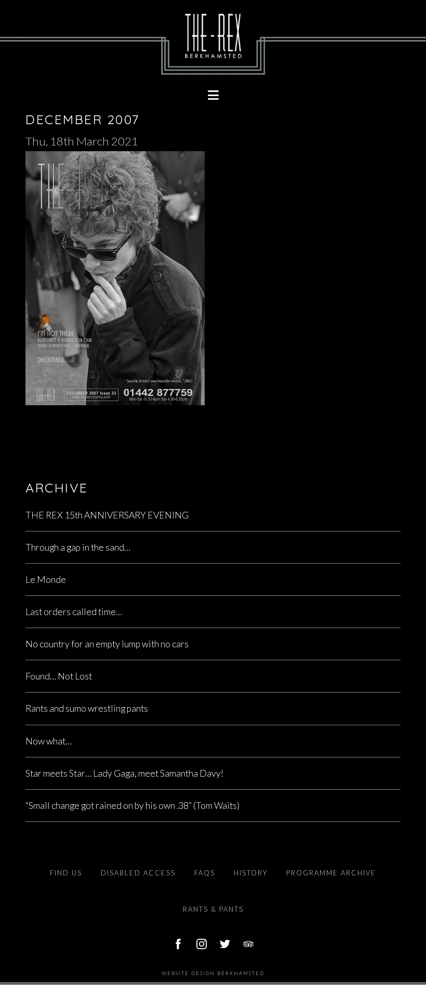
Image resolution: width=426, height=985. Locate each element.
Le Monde (45, 579)
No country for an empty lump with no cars (107, 643)
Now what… (48, 741)
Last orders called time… (73, 611)
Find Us (66, 873)
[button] (213, 95)
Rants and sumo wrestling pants (86, 708)
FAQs (204, 873)
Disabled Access (138, 873)
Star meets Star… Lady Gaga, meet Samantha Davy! (124, 773)
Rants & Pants (213, 909)
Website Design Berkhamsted (213, 973)
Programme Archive (331, 873)
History (251, 873)
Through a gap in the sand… (77, 547)
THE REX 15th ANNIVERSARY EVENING (107, 515)
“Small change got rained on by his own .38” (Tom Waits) (132, 805)
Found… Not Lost (58, 676)
